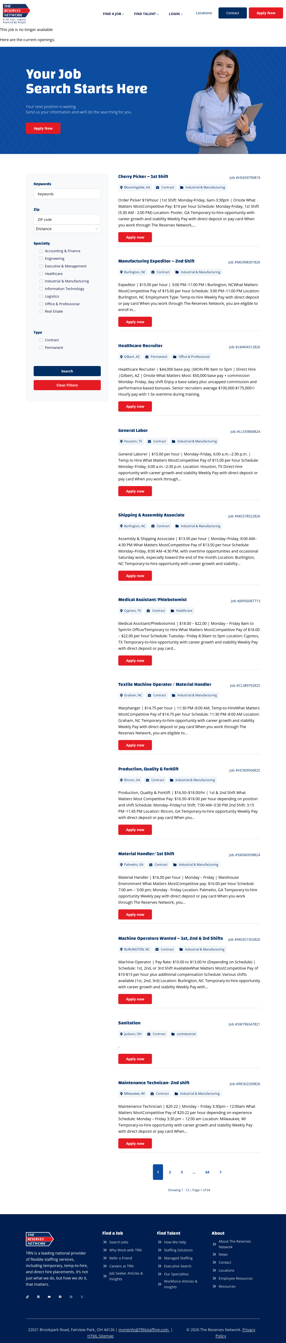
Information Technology (64, 288)
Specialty (42, 243)
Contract (52, 340)
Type (38, 332)
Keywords (42, 184)
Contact (232, 13)
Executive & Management (65, 266)
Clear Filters (67, 385)
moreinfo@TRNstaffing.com (144, 1329)
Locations (204, 13)
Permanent (54, 347)
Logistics (52, 296)
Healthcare (54, 273)
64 (207, 1172)
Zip (36, 209)
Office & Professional (62, 303)
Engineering (54, 258)
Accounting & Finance (62, 250)
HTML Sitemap (100, 1336)
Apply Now (266, 13)
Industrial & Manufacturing (67, 281)
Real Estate (54, 311)
